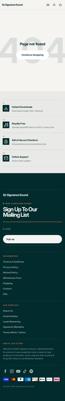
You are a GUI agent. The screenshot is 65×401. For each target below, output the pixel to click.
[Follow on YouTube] (18, 371)
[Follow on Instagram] (12, 371)
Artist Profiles (10, 316)
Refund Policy (10, 272)
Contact (7, 288)
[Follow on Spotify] (31, 371)
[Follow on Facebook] (5, 371)
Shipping (7, 283)
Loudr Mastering (11, 321)
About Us (8, 310)
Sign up (10, 239)
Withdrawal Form (12, 278)
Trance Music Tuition (14, 332)
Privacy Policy (10, 267)
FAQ (5, 294)
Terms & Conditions (13, 261)
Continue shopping (33, 54)
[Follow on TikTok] (24, 371)
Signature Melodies (13, 327)
